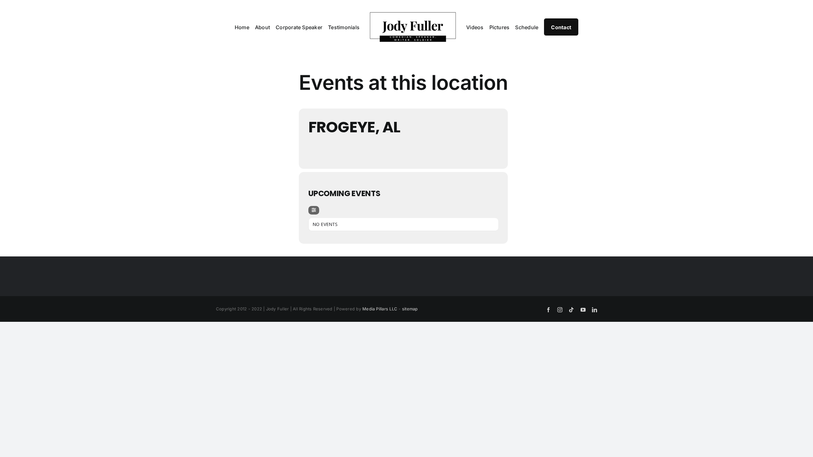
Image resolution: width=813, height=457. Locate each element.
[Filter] (313, 210)
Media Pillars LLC (379, 308)
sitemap (410, 308)
